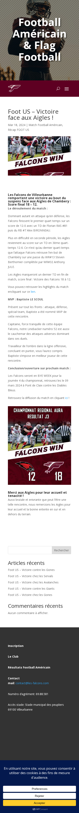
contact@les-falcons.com (32, 683)
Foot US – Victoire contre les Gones (31, 570)
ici (66, 398)
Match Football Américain (45, 125)
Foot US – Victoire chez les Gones (30, 595)
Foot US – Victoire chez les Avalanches (33, 582)
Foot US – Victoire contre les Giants (31, 588)
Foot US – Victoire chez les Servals (30, 576)
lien (33, 292)
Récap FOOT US (18, 130)
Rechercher (61, 550)
